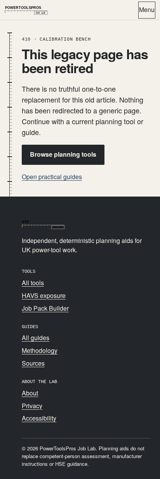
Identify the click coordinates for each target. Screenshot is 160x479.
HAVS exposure (44, 295)
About (30, 392)
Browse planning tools (63, 154)
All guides (35, 337)
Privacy (32, 405)
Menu (147, 9)
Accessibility (39, 418)
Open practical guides (52, 176)
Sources (33, 363)
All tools (33, 282)
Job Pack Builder (45, 308)
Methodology (39, 350)
